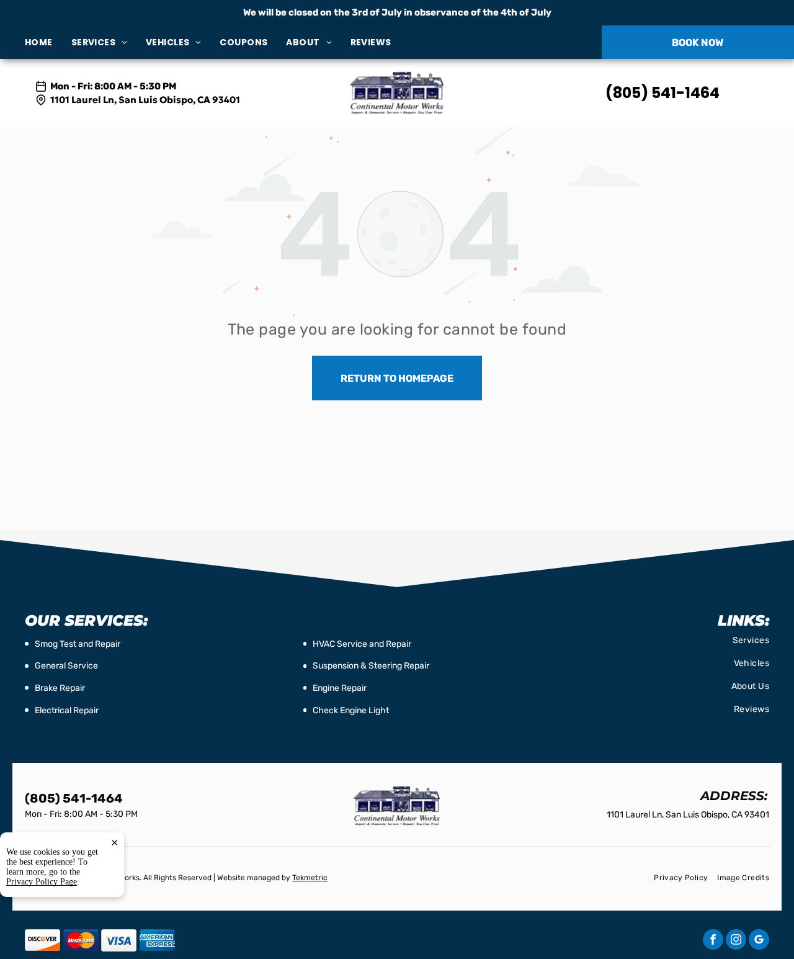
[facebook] (713, 941)
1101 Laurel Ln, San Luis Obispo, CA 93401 (145, 100)
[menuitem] (48, 42)
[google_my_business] (759, 941)
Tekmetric (310, 877)
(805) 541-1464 (662, 93)
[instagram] (736, 941)
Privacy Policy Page (41, 881)
